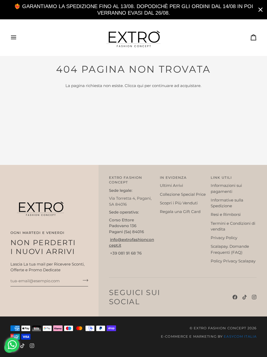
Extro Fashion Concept (220, 328)
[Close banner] (260, 10)
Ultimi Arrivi (171, 185)
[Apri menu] (18, 37)
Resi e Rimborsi (226, 214)
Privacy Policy (224, 237)
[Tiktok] (244, 297)
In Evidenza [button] (173, 178)
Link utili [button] (221, 178)
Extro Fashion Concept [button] (125, 180)
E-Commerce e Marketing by (209, 336)
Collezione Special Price (183, 194)
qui (140, 85)
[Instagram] (254, 297)
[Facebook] (235, 297)
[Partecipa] (84, 280)
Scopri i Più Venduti (179, 203)
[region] (133, 9)
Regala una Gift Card (180, 211)
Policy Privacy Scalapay (233, 261)
